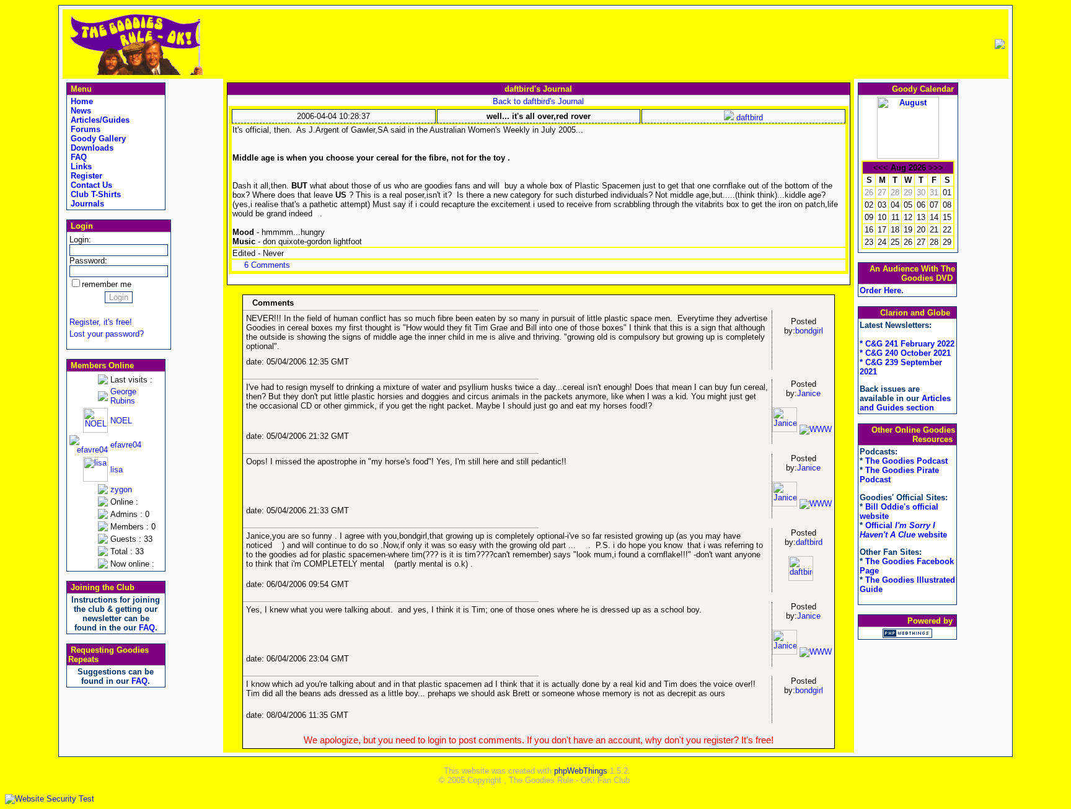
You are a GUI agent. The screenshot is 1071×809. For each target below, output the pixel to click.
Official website (903, 530)
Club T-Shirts (94, 194)
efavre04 (125, 444)
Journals (86, 203)
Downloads (90, 148)
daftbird (748, 117)
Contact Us (90, 185)
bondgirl (809, 330)
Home (80, 101)
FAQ (77, 157)
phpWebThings (580, 771)
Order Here (880, 290)
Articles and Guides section (905, 403)
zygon (121, 489)
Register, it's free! (100, 322)
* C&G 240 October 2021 (905, 353)
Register (85, 175)
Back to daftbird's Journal (538, 101)
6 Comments (267, 265)
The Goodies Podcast (906, 461)
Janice (809, 393)
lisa (116, 469)
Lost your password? (106, 333)
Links (80, 166)
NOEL (121, 420)
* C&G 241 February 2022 (907, 343)
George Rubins (123, 396)
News (79, 110)
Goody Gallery (97, 138)
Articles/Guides (99, 120)
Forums (84, 129)
